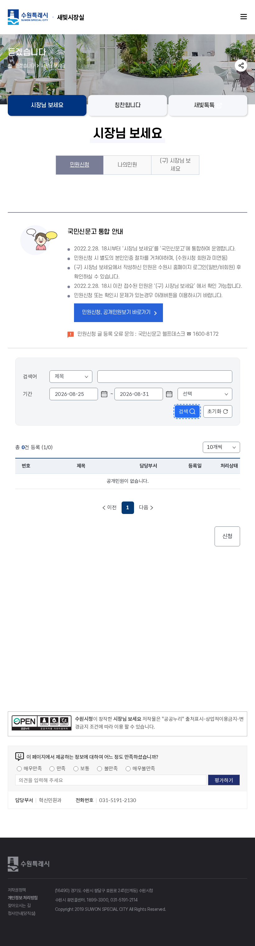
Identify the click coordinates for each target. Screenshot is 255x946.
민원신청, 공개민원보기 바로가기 (116, 312)
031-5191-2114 (124, 899)
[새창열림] (41, 724)
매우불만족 (143, 768)
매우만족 (33, 768)
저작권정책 (17, 889)
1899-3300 (97, 899)
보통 (84, 768)
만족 (61, 768)
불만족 (111, 768)
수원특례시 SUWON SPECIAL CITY (70, 16)
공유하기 (241, 65)
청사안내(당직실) (21, 913)
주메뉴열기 (243, 17)
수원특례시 (29, 864)
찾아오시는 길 (19, 905)
